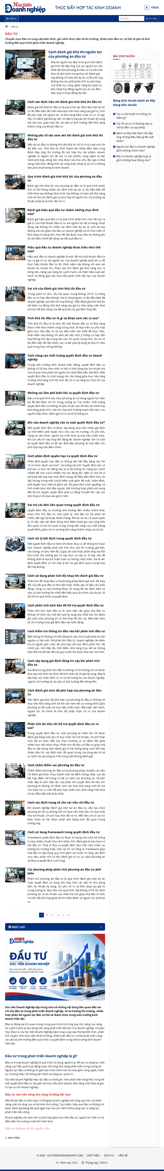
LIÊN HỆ (122, 1155)
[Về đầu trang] (159, 469)
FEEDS (155, 7)
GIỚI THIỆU (93, 1155)
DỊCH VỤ (109, 1155)
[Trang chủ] (6, 26)
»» (69, 915)
